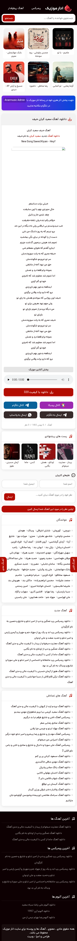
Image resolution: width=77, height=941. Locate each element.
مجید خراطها (28, 569)
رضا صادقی (25, 547)
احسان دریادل (63, 547)
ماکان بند (27, 580)
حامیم (18, 575)
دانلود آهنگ (53, 136)
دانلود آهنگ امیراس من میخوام (54, 739)
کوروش (57, 530)
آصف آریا (28, 542)
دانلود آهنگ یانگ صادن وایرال (54, 767)
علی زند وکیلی (45, 569)
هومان (21, 530)
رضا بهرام (49, 591)
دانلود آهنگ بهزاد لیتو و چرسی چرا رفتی (50, 728)
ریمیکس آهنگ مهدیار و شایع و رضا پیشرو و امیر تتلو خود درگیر (37, 734)
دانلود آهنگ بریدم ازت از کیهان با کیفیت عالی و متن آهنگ (40, 706)
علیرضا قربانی (13, 569)
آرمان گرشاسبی (56, 542)
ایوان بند (38, 547)
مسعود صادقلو (62, 575)
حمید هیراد (28, 553)
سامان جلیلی (48, 564)
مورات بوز (22, 536)
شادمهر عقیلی (45, 536)
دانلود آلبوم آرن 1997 (38, 911)
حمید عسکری (21, 564)
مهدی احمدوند (43, 553)
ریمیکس (36, 8)
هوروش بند (14, 580)
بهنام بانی (14, 553)
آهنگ (49, 424)
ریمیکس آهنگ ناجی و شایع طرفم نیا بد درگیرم (47, 717)
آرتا (68, 542)
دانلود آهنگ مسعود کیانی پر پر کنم (52, 756)
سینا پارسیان (63, 591)
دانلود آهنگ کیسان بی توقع (56, 784)
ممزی (32, 536)
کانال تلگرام (18, 405)
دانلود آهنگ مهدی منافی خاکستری (52, 762)
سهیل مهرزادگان (62, 553)
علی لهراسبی (64, 597)
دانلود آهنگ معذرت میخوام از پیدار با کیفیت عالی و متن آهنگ (38, 643)
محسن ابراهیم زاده (44, 580)
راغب (14, 547)
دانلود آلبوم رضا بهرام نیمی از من (38, 917)
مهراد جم (50, 597)
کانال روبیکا (54, 405)
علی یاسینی (21, 597)
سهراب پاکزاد (21, 591)
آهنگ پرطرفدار (16, 8)
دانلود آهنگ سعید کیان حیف (49, 119)
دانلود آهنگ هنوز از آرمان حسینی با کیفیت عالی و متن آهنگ (39, 671)
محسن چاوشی (62, 536)
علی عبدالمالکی (15, 558)
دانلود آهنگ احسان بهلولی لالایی (53, 773)
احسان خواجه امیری (41, 586)
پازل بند (49, 547)
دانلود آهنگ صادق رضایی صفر (55, 723)
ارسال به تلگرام (54, 415)
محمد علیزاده (63, 580)
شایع (12, 536)
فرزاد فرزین (16, 542)
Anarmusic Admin (15, 100)
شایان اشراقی (43, 530)
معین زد (35, 564)
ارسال (10, 497)
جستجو (9, 18)
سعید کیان (35, 136)
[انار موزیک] (58, 8)
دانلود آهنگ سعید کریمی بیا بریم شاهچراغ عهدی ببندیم (42, 712)
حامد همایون (36, 597)
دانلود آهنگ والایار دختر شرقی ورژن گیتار (49, 789)
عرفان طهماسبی (62, 558)
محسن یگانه (64, 564)
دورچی (66, 530)
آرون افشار (41, 542)
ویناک (31, 530)
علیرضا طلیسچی (62, 586)
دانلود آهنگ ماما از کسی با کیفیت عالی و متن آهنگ (43, 654)
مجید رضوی (46, 558)
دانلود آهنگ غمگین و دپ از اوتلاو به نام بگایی (47, 649)
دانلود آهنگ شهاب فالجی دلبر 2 (54, 778)
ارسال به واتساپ (18, 415)
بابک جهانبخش (62, 569)
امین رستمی (21, 586)
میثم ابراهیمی (32, 575)
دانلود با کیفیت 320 (36, 392)
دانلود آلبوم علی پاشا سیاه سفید (38, 905)
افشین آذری (36, 591)
